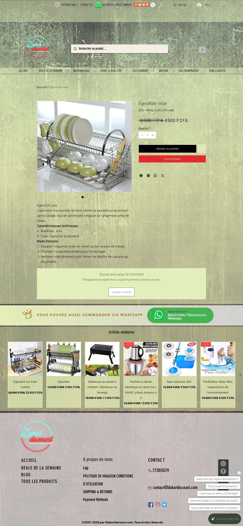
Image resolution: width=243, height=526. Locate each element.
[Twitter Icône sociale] (164, 504)
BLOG (26, 474)
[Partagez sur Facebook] (141, 175)
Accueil (42, 87)
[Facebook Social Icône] (150, 504)
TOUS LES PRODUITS (39, 481)
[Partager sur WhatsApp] (155, 175)
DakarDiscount (177, 311)
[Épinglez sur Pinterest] (148, 175)
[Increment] (153, 135)
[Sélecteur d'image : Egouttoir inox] (82, 197)
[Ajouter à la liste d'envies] (202, 149)
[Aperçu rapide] (25, 359)
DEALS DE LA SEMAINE (41, 468)
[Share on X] (162, 175)
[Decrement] (141, 135)
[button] (202, 48)
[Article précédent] (2, 374)
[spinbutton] (147, 135)
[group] (121, 375)
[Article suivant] (240, 374)
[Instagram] (157, 504)
